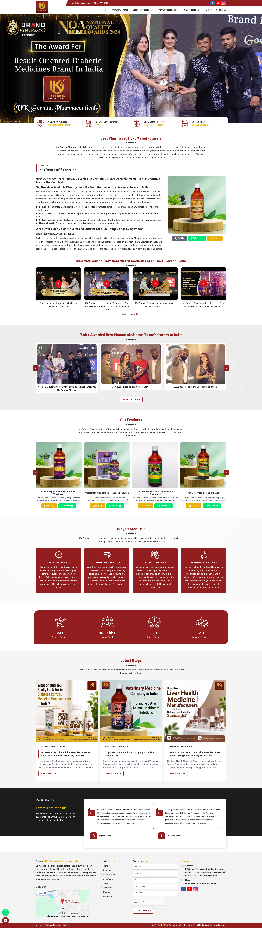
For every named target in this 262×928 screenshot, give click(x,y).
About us (107, 870)
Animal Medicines (167, 9)
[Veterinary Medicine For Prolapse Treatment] (155, 465)
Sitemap (106, 892)
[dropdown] (153, 9)
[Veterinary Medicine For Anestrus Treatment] (59, 465)
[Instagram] (223, 3)
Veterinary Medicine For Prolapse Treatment (155, 493)
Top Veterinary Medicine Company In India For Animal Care (130, 754)
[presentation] (35, 368)
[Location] (66, 903)
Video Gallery (108, 879)
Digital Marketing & (201, 925)
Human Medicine (191, 9)
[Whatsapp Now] (5, 912)
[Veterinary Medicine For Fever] (203, 465)
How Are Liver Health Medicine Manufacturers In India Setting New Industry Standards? (196, 754)
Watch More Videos (131, 314)
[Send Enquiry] (5, 920)
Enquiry (216, 238)
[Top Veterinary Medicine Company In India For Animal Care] (131, 711)
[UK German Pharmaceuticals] (42, 7)
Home (105, 9)
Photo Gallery (109, 874)
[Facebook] (212, 3)
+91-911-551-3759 (192, 883)
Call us (180, 238)
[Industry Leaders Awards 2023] (131, 364)
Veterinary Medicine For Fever (203, 493)
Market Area (108, 896)
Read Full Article (48, 773)
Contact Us (221, 9)
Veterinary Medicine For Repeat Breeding (107, 493)
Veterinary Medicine (142, 9)
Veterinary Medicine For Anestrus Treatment (59, 493)
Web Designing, (186, 925)
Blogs (209, 9)
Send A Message (143, 910)
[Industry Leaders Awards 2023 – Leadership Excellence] (195, 364)
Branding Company (218, 925)
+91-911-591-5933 (209, 883)
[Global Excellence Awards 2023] (67, 364)
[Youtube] (218, 3)
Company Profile (120, 9)
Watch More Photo (131, 399)
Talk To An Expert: (91, 3)
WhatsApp (198, 238)
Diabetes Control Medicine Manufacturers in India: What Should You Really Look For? (65, 754)
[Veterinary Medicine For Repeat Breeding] (107, 465)
